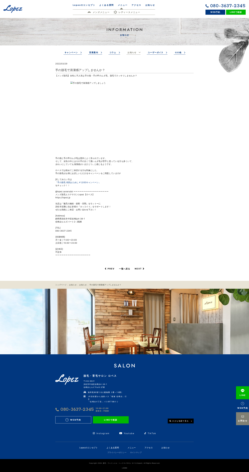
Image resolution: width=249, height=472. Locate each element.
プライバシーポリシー (117, 452)
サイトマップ (136, 452)
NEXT (138, 268)
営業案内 (93, 52)
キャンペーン (71, 52)
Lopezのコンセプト (88, 447)
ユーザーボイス (155, 52)
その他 (178, 52)
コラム (113, 52)
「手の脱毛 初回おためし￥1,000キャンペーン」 (78, 182)
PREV (111, 268)
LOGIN (124, 468)
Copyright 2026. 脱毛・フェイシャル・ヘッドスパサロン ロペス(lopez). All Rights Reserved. (124, 463)
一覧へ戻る (124, 268)
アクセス (149, 447)
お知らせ (132, 52)
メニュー (132, 447)
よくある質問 (112, 447)
